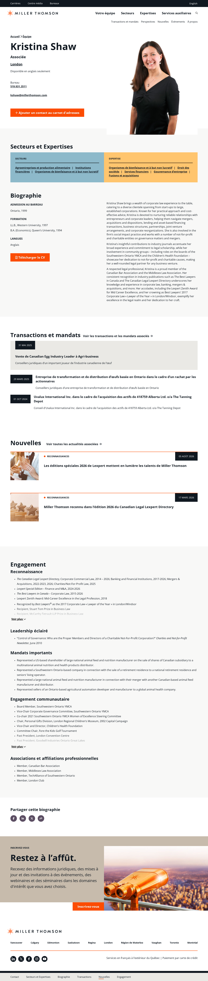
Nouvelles (163, 21)
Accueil (15, 36)
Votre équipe (105, 13)
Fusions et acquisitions (124, 175)
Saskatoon (74, 942)
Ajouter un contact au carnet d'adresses (48, 113)
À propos (193, 21)
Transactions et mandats (124, 21)
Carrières (15, 3)
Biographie (64, 976)
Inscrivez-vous (88, 906)
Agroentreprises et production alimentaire (42, 168)
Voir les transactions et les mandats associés (116, 336)
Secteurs (127, 13)
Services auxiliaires (176, 13)
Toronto (174, 942)
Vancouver (16, 942)
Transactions (84, 976)
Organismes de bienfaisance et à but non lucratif (66, 171)
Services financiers (136, 171)
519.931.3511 (18, 86)
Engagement (124, 976)
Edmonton (53, 942)
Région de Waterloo (132, 942)
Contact (14, 976)
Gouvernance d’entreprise (170, 171)
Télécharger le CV (31, 257)
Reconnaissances (58, 456)
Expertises (148, 13)
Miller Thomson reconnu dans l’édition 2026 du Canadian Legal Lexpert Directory (109, 507)
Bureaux (54, 3)
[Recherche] (196, 13)
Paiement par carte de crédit (180, 958)
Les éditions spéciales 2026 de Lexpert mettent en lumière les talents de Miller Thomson (115, 465)
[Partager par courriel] (41, 818)
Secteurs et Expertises (38, 976)
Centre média (35, 3)
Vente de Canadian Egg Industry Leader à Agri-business (56, 356)
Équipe (27, 36)
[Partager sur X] (32, 818)
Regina (92, 942)
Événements (178, 21)
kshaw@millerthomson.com (28, 95)
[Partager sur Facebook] (13, 818)
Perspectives (148, 21)
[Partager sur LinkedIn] (23, 818)
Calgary (35, 942)
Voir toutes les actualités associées (72, 444)
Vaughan (156, 942)
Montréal (192, 942)
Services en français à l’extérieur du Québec (133, 958)
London (16, 64)
